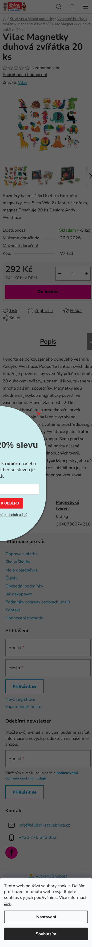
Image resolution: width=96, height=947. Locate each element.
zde (7, 903)
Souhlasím (46, 934)
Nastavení (46, 917)
